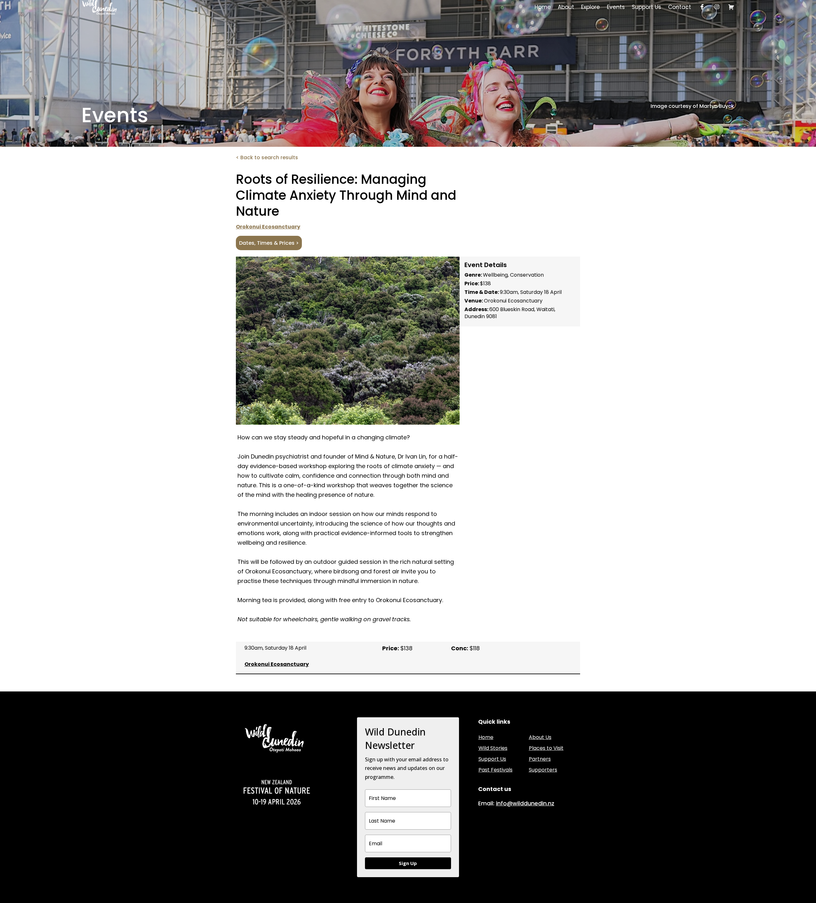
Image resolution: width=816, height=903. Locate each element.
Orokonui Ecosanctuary (268, 226)
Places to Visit (546, 748)
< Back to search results (267, 157)
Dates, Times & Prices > (269, 243)
